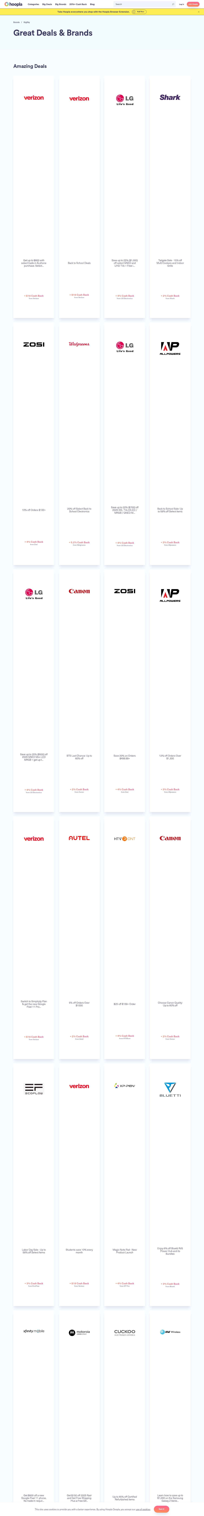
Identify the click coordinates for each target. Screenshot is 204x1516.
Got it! (161, 1509)
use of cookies (143, 1509)
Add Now (140, 11)
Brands (16, 22)
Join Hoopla (193, 4)
